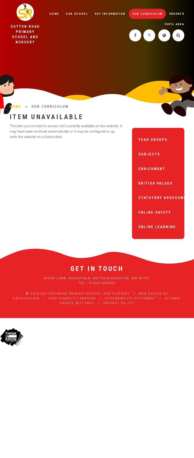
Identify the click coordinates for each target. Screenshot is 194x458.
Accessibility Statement (130, 298)
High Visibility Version (72, 298)
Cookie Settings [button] (76, 303)
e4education (26, 298)
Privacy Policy (118, 303)
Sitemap (173, 298)
